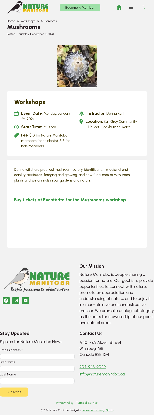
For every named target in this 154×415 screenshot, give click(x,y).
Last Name (8, 374)
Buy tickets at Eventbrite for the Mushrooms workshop (70, 199)
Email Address (11, 350)
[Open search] (143, 7)
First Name (8, 362)
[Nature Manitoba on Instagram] (15, 300)
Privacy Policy (64, 402)
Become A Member (80, 7)
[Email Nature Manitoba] (25, 300)
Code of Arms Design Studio (97, 410)
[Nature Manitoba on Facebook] (6, 300)
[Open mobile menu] (131, 7)
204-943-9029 (92, 366)
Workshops (28, 21)
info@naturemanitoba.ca (102, 374)
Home (11, 21)
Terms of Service (87, 402)
